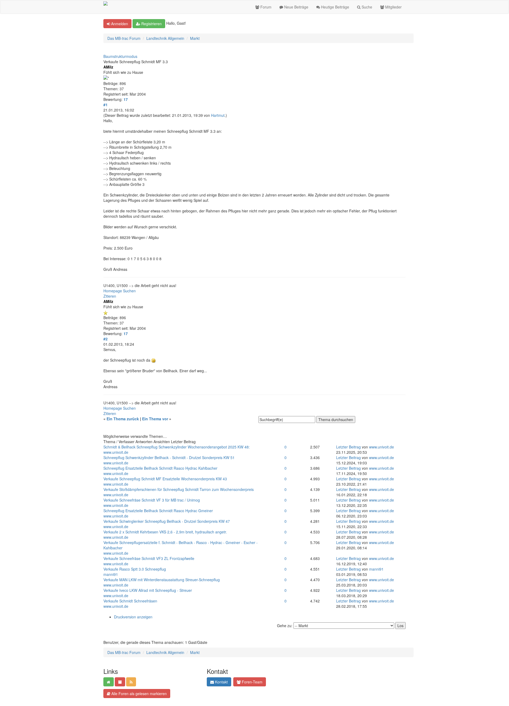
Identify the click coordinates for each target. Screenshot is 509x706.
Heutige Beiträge (334, 7)
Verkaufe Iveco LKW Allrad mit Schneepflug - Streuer (147, 590)
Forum (265, 7)
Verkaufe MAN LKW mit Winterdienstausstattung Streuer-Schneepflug (161, 579)
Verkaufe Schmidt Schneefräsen (130, 601)
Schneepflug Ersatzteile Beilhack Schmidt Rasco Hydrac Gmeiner (158, 510)
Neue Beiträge (295, 7)
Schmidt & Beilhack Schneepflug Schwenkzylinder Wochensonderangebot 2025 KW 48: (176, 447)
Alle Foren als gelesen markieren (138, 693)
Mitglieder (393, 7)
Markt (195, 38)
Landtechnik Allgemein (165, 38)
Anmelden (119, 23)
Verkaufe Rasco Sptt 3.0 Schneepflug (134, 569)
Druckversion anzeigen (133, 616)
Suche (366, 7)
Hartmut (218, 115)
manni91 (110, 574)
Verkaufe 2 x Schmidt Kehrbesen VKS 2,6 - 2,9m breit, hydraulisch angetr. (165, 531)
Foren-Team (251, 681)
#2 (105, 338)
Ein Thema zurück (123, 418)
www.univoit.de (115, 452)
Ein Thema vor (155, 418)
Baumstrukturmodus (120, 56)
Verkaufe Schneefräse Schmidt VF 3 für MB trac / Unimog (151, 500)
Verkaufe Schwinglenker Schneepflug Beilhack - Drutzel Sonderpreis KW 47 (166, 521)
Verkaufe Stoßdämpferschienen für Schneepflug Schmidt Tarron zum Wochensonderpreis (178, 489)
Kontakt (221, 681)
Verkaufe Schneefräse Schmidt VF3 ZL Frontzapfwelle (148, 558)
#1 (105, 104)
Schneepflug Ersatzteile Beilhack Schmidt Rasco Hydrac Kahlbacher (160, 468)
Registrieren (151, 23)
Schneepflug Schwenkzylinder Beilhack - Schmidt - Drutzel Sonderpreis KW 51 (169, 457)
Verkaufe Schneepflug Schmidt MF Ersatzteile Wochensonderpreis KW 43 (165, 478)
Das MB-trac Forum (124, 38)
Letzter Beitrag (348, 447)
